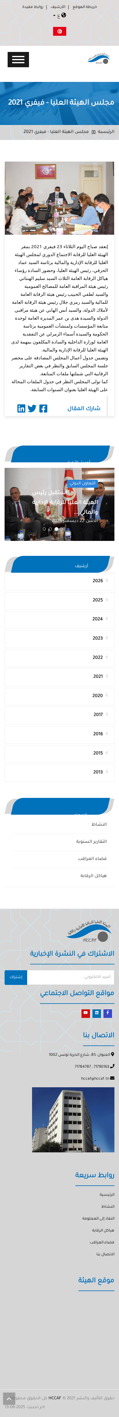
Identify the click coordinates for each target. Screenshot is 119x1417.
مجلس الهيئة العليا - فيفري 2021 (56, 132)
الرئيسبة (106, 132)
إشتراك (15, 977)
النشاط (99, 825)
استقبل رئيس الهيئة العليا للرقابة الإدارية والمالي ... (65, 503)
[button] (13, 504)
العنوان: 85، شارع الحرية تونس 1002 (80, 1055)
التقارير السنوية (91, 842)
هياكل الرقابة (94, 876)
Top (9, 1399)
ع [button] (58, 16)
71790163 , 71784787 (92, 1067)
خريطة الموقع (85, 7)
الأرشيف (58, 7)
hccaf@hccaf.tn (95, 1079)
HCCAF (55, 1398)
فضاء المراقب (92, 859)
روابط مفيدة (32, 7)
